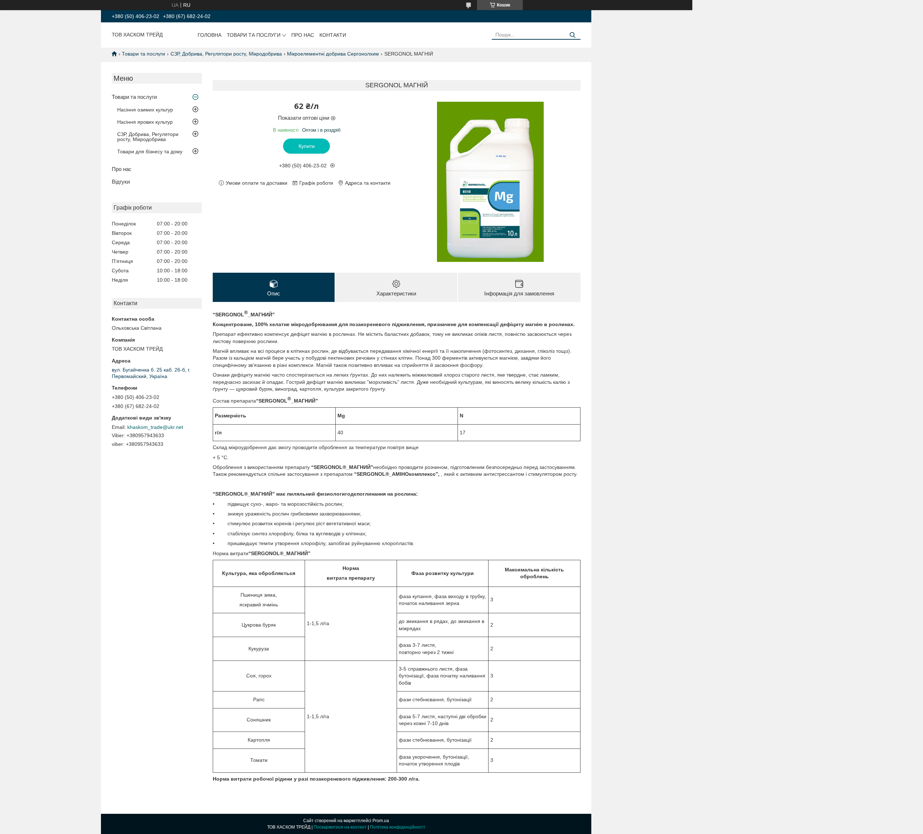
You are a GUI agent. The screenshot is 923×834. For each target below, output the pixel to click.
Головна (209, 35)
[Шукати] (572, 35)
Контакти (332, 35)
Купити (307, 146)
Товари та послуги (254, 35)
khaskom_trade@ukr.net (155, 427)
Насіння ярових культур (145, 122)
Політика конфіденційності (397, 827)
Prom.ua (380, 820)
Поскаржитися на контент (340, 827)
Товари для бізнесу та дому (149, 151)
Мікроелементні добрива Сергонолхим (333, 53)
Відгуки (121, 182)
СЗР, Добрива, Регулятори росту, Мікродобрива (226, 53)
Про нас (302, 35)
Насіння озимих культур (145, 110)
